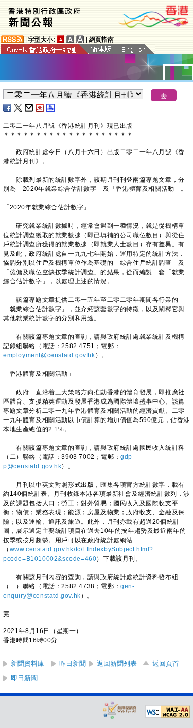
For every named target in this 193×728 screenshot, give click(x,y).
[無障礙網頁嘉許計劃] (119, 710)
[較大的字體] (70, 39)
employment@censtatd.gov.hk (49, 355)
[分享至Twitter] (18, 108)
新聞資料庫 (27, 663)
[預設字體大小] (61, 39)
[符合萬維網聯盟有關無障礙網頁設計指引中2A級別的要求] (167, 712)
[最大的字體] (80, 39)
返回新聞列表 (117, 663)
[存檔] (40, 108)
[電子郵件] (29, 108)
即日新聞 (24, 678)
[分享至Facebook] (7, 108)
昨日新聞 (72, 663)
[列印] (51, 108)
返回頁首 (165, 663)
